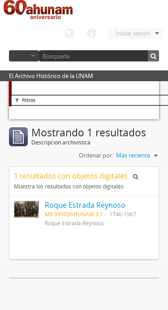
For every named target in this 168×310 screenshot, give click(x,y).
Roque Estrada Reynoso (85, 205)
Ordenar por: (96, 155)
